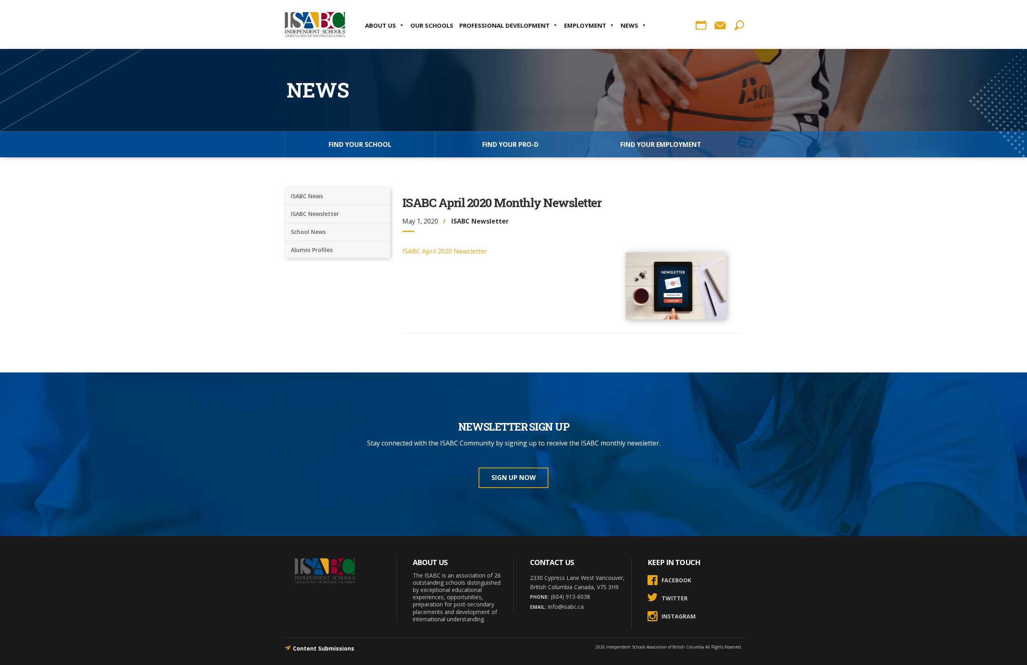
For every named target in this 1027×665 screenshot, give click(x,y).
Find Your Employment (660, 144)
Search (739, 25)
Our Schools (431, 25)
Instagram (679, 616)
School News (308, 232)
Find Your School (360, 144)
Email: (538, 607)
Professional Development (504, 25)
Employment (585, 25)
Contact (720, 25)
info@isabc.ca (565, 606)
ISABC (315, 24)
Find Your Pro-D (510, 144)
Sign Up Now (513, 477)
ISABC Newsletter (315, 214)
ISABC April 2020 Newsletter (444, 251)
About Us (380, 25)
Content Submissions (323, 648)
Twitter (675, 598)
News (629, 25)
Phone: (539, 597)
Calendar (701, 25)
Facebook (676, 580)
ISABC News (307, 196)
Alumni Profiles (312, 250)
